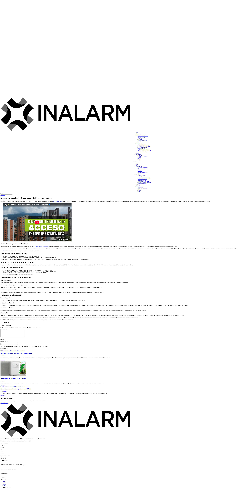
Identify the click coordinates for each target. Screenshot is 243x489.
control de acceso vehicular (143, 145)
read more (2, 360)
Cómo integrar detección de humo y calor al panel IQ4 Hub (16, 389)
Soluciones (3, 195)
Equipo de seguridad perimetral (144, 150)
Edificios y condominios (143, 136)
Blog (139, 159)
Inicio (137, 132)
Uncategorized (3, 391)
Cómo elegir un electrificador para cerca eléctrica (13, 378)
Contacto (137, 153)
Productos (138, 142)
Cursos (139, 158)
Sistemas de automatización (143, 149)
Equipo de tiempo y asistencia (144, 146)
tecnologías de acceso (57, 201)
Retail (139, 141)
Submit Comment (4, 348)
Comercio (140, 138)
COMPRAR (140, 155)
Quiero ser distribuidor (142, 156)
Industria (140, 139)
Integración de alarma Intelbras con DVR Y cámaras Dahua (16, 353)
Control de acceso (141, 144)
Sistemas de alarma (142, 148)
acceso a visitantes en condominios (42, 246)
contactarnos (28, 319)
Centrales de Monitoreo (143, 140)
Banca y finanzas (141, 137)
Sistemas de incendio (142, 152)
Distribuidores (138, 154)
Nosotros (137, 133)
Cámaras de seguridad (142, 147)
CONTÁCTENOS (4, 403)
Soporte (139, 157)
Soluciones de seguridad (140, 134)
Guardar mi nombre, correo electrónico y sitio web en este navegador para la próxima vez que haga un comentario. (25, 346)
